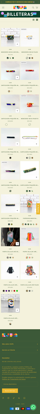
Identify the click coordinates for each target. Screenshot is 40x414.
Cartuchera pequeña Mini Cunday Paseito (29, 85)
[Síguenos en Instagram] (8, 398)
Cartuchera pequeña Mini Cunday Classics (10, 152)
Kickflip (10, 149)
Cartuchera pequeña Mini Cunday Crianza (10, 218)
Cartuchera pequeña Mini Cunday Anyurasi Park (29, 185)
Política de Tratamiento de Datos (13, 379)
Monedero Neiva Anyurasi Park (10, 52)
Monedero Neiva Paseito (29, 118)
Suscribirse (10, 391)
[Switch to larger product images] (33, 20)
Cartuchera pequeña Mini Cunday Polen (29, 152)
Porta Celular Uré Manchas (10, 318)
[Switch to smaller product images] (37, 20)
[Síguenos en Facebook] (3, 398)
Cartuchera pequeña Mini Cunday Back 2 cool (10, 85)
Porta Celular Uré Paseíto (29, 252)
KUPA (10, 49)
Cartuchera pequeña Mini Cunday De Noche (10, 185)
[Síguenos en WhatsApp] (24, 398)
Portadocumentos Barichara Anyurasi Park (30, 218)
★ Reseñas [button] (38, 209)
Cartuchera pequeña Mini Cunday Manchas (10, 119)
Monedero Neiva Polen (29, 52)
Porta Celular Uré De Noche (10, 252)
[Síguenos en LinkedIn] (19, 398)
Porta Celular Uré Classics (10, 285)
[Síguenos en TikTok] (14, 398)
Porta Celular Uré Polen (30, 285)
